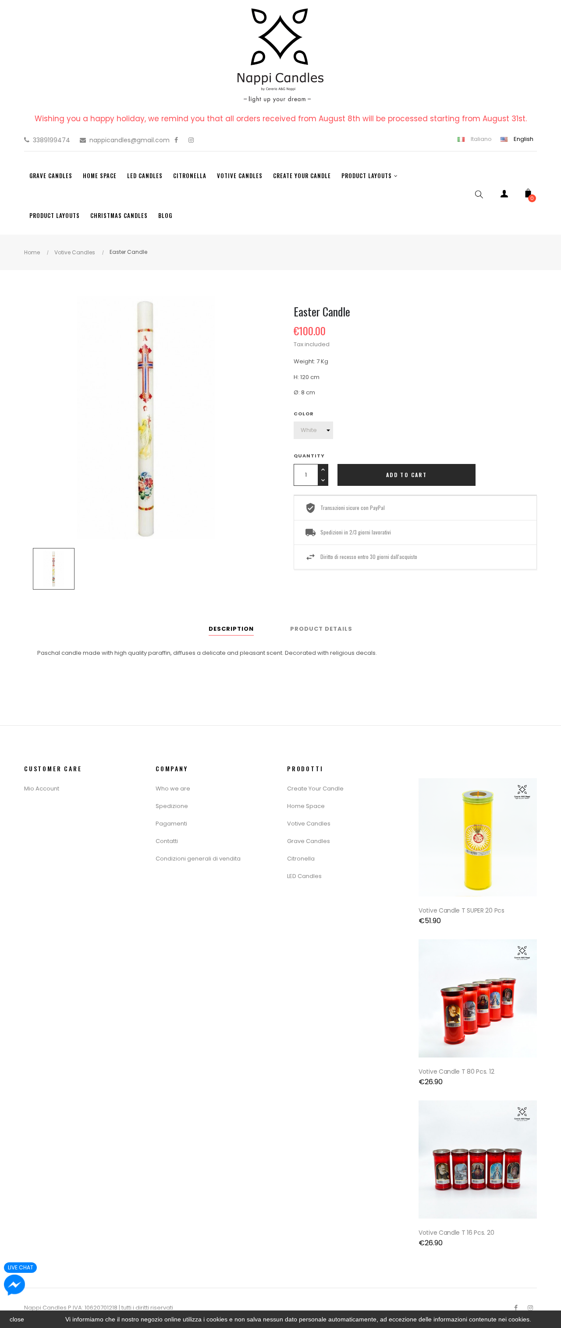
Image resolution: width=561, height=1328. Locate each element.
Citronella (301, 858)
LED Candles (304, 876)
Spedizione (172, 806)
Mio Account (41, 788)
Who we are (173, 788)
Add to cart (406, 474)
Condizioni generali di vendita (198, 858)
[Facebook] (176, 140)
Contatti (167, 841)
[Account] (504, 195)
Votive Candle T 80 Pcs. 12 (456, 1071)
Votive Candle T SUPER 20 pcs (461, 910)
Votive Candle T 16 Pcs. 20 (456, 1232)
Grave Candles (308, 841)
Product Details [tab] (321, 629)
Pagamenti (171, 823)
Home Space (306, 806)
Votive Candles (308, 823)
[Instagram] (191, 140)
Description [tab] (231, 629)
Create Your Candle (315, 788)
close (17, 1319)
